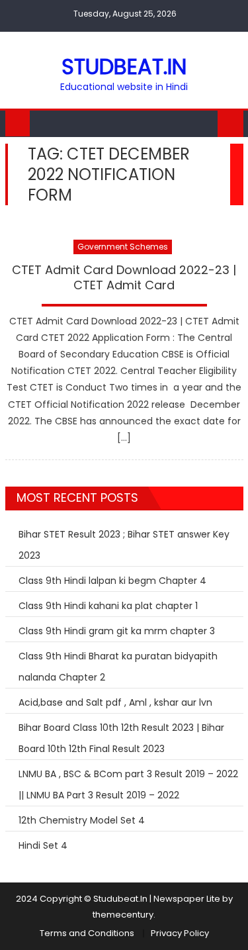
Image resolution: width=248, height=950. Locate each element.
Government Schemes (122, 246)
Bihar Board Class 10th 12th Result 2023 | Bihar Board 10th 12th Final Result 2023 (121, 738)
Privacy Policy (180, 933)
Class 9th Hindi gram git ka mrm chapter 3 (117, 631)
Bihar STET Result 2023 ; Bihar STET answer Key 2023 (124, 545)
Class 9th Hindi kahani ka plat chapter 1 (108, 605)
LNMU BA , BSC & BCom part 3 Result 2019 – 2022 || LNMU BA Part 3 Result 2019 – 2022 (128, 784)
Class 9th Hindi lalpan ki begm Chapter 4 (112, 580)
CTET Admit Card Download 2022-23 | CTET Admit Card (124, 277)
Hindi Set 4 (43, 845)
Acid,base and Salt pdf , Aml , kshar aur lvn (115, 702)
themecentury (123, 914)
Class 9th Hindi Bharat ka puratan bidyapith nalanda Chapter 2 (118, 666)
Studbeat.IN (124, 66)
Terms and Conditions (87, 933)
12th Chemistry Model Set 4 (82, 820)
